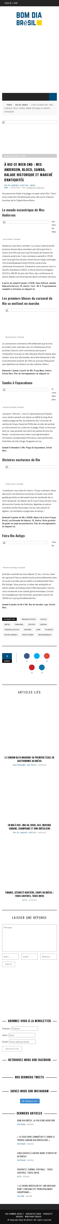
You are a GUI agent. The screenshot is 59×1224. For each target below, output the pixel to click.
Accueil (19, 1216)
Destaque (21, 1124)
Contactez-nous (33, 1214)
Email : (5, 1041)
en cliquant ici (28, 288)
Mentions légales (33, 1216)
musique (49, 629)
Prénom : (6, 1028)
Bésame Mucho (29, 619)
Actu (24, 900)
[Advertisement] (29, 59)
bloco (44, 619)
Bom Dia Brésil (26, 1220)
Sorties (24, 185)
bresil (7, 624)
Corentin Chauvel (35, 187)
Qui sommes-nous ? (14, 1214)
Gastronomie (19, 765)
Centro (31, 624)
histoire (27, 629)
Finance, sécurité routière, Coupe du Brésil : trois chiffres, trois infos (29, 894)
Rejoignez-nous (31, 1101)
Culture (20, 1196)
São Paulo (32, 765)
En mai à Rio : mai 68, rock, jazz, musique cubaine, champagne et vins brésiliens (29, 826)
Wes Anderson (44, 635)
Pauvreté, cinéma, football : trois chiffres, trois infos (35, 1171)
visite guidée (27, 635)
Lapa (38, 629)
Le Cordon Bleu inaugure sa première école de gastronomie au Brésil (29, 759)
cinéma (43, 624)
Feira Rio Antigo (12, 629)
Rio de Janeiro (11, 185)
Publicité (47, 1214)
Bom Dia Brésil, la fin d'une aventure (36, 1120)
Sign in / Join (11, 3)
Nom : (5, 1035)
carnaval (19, 624)
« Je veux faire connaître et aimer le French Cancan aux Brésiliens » (36, 1138)
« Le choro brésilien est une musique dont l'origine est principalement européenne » (36, 1189)
